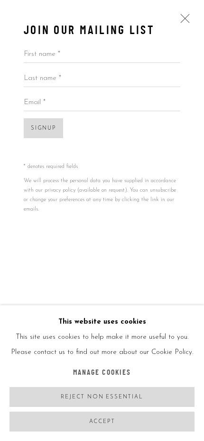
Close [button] (183, 21)
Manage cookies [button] (102, 373)
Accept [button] (102, 421)
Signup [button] (43, 128)
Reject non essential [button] (102, 397)
